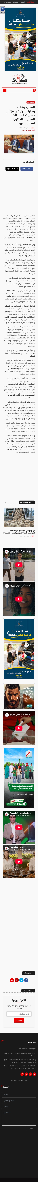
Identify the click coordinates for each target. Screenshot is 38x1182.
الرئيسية (3, 12)
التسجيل (19, 1020)
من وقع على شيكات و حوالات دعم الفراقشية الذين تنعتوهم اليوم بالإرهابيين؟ (19, 532)
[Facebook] (22, 1074)
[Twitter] (26, 1074)
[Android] (34, 1074)
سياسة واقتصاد (30, 102)
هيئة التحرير (30, 2)
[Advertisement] (19, 195)
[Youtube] (30, 1074)
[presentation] (5, 502)
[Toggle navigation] (4, 90)
